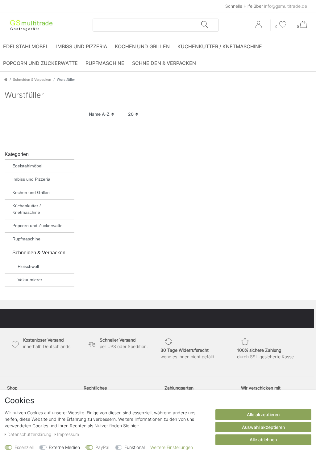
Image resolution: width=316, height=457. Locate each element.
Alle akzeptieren (263, 414)
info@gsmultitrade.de (285, 6)
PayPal (102, 447)
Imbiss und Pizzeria (81, 46)
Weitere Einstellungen (171, 447)
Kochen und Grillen (142, 46)
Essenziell (24, 447)
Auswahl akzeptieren (263, 427)
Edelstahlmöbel (25, 46)
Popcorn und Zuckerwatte (40, 63)
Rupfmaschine (104, 63)
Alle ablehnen (263, 439)
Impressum (68, 434)
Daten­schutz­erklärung (29, 434)
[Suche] (204, 25)
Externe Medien (64, 447)
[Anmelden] (259, 26)
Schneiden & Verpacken (164, 63)
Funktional (134, 447)
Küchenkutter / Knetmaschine (219, 46)
